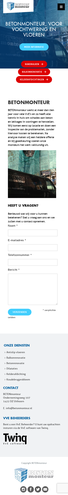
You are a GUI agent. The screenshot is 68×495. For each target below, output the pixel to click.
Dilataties (12, 368)
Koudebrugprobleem (18, 379)
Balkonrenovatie (15, 357)
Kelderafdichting (16, 374)
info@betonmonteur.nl (19, 408)
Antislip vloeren (15, 352)
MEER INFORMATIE (34, 47)
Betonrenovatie (15, 363)
